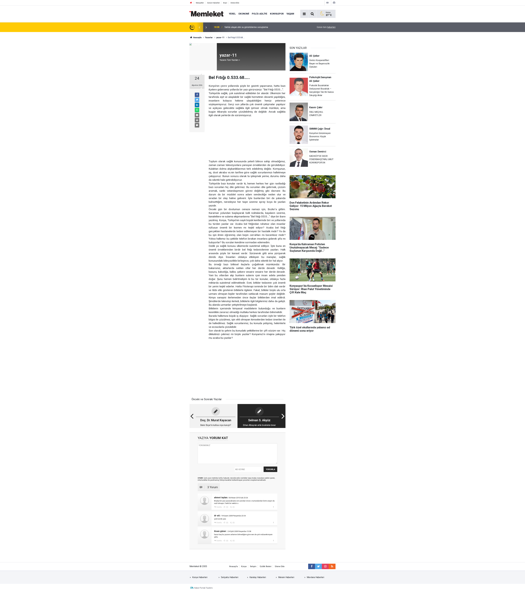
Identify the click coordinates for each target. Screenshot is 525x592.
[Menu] (304, 14)
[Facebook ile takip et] (311, 566)
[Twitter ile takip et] (318, 566)
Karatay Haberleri (258, 577)
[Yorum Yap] (197, 125)
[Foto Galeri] (334, 2)
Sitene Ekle (235, 3)
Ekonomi (244, 13)
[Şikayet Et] (273, 507)
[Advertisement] (247, 136)
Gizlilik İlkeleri (265, 566)
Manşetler (200, 3)
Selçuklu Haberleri (229, 577)
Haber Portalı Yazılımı (203, 588)
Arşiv (225, 3)
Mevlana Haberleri (315, 577)
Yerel (232, 13)
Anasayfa (233, 566)
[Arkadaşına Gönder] (197, 115)
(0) (227, 507)
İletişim (253, 566)
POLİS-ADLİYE (259, 13)
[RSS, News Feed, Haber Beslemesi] (332, 566)
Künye (244, 566)
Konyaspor (277, 13)
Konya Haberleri (199, 577)
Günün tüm (326, 27)
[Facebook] (197, 95)
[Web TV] (327, 2)
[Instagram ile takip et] (325, 566)
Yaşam (290, 13)
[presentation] (199, 27)
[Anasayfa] (190, 3)
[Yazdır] (197, 120)
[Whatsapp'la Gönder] (197, 110)
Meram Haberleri (286, 577)
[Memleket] (206, 13)
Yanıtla (219, 507)
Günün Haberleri (213, 3)
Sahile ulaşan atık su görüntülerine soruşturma (246, 27)
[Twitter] (197, 100)
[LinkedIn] (197, 105)
